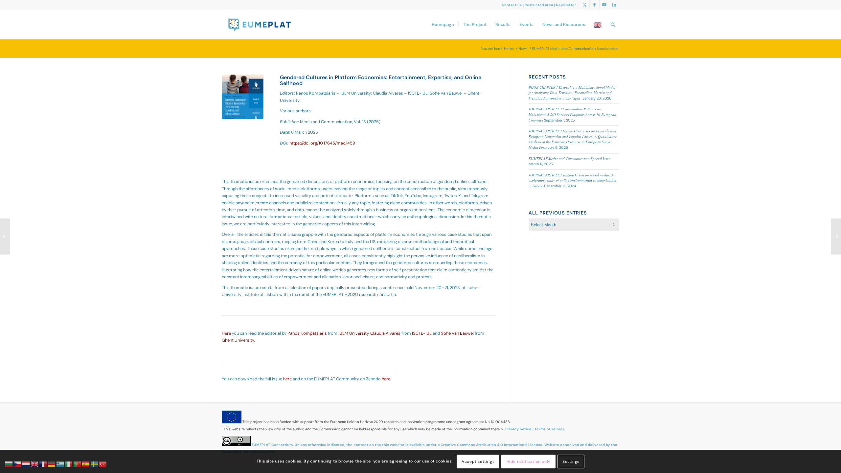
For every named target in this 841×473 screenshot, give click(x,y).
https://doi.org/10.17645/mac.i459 (322, 143)
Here (226, 333)
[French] (43, 463)
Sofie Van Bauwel (457, 333)
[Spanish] (86, 463)
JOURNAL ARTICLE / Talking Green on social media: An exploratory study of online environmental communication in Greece (572, 180)
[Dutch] (26, 463)
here (287, 379)
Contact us (512, 5)
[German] (52, 463)
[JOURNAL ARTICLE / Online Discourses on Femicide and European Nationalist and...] (836, 236)
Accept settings (478, 461)
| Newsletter (565, 5)
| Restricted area (538, 5)
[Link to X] (584, 5)
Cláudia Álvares (385, 333)
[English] (597, 24)
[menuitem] (442, 24)
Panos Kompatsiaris (307, 333)
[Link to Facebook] (594, 5)
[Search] (612, 24)
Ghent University (238, 340)
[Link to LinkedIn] (614, 5)
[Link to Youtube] (604, 5)
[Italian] (69, 463)
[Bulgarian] (9, 463)
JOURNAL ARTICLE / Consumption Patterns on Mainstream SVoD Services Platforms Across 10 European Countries (572, 114)
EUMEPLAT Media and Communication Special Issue (569, 158)
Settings (571, 461)
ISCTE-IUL (422, 333)
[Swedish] (94, 463)
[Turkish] (103, 463)
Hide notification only (529, 461)
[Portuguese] (77, 463)
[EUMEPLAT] (260, 24)
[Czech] (17, 463)
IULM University (353, 333)
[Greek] (60, 463)
